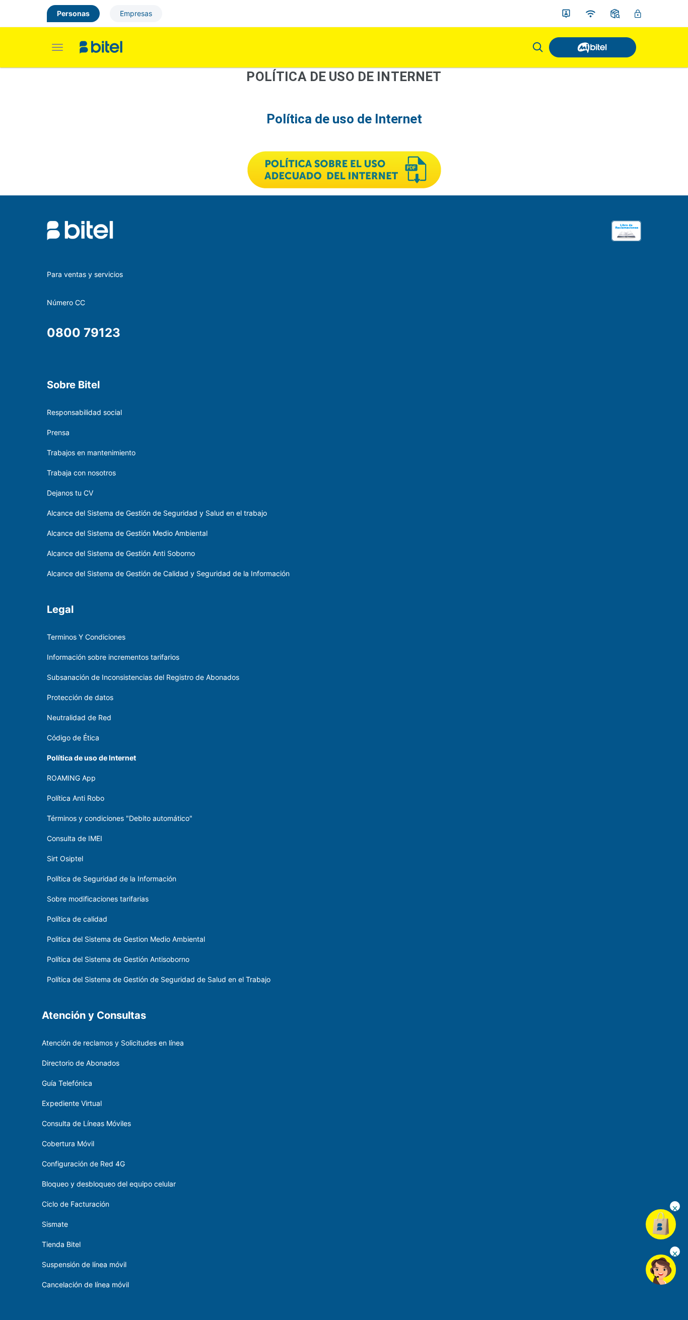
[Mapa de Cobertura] (590, 14)
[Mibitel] (592, 47)
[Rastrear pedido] (615, 14)
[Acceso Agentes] (638, 14)
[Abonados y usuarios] (566, 14)
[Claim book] (626, 243)
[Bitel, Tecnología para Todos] (101, 47)
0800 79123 (83, 332)
